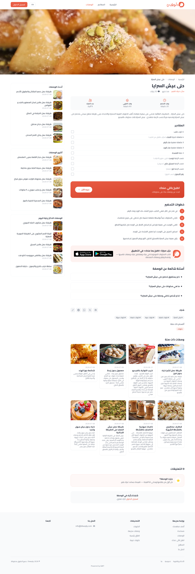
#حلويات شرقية (164, 317)
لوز (173, 169)
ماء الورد (166, 148)
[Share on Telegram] (78, 310)
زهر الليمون (179, 174)
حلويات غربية (135, 540)
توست (171, 158)
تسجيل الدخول (19, 4)
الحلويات (136, 526)
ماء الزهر (166, 142)
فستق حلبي (169, 163)
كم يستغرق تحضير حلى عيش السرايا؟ (163, 276)
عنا (162, 561)
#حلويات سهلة (121, 317)
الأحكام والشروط (178, 561)
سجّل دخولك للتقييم (177, 91)
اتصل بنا (181, 549)
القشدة (175, 153)
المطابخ (181, 545)
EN (33, 4)
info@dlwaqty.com (84, 526)
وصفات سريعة (134, 531)
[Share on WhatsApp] (84, 310)
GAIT (102, 566)
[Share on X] (90, 310)
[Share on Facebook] (95, 310)
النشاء (168, 137)
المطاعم (101, 4)
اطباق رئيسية (135, 535)
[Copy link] (73, 310)
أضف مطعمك (178, 526)
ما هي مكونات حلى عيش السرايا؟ (164, 286)
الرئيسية (113, 4)
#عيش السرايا (178, 317)
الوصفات (89, 4)
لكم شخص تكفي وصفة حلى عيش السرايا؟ (160, 295)
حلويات (180, 329)
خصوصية (168, 561)
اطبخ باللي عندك (178, 540)
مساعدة (180, 531)
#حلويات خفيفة (135, 317)
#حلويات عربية (149, 317)
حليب (176, 132)
